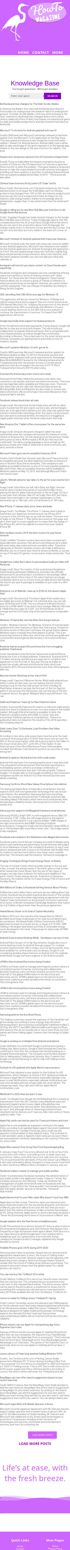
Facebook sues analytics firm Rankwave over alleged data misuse (34, 837)
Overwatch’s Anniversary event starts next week (25, 374)
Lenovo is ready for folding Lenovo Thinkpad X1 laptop (28, 1298)
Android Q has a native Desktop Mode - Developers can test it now (34, 938)
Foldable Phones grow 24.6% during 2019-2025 (24, 1248)
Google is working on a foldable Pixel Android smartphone (29, 1041)
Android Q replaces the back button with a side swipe (27, 757)
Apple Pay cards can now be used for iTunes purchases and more (34, 1120)
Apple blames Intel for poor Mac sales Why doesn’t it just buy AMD (34, 1197)
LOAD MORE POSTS (42, 1435)
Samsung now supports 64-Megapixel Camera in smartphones (32, 810)
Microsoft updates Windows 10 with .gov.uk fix (24, 347)
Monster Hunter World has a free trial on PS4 (23, 675)
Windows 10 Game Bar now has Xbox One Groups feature (29, 620)
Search (52, 96)
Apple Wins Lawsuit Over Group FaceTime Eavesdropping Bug (32, 1147)
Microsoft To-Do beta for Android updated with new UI (28, 130)
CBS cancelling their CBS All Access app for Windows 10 (29, 294)
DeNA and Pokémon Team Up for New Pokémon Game (28, 702)
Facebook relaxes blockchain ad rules (19, 400)
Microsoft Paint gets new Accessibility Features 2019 (28, 453)
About (55, 1546)
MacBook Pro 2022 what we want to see (21, 1094)
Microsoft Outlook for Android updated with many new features (33, 239)
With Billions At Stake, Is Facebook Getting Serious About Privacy (33, 887)
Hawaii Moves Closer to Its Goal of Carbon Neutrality (27, 911)
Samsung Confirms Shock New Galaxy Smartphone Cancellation (33, 784)
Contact (20, 1548)
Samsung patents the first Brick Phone (20, 1014)
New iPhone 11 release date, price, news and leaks (26, 506)
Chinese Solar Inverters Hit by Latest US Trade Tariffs (28, 183)
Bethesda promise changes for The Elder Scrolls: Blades (29, 104)
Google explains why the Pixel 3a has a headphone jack (28, 1221)
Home (20, 1546)
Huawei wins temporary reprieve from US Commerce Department (34, 157)
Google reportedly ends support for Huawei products (27, 321)
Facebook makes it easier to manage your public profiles (29, 1171)
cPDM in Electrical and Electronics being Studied (25, 961)
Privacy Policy (55, 1548)
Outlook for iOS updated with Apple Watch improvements (30, 1067)
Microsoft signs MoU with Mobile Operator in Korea (26, 1404)
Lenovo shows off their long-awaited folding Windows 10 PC (31, 1353)
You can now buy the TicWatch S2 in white (22, 1274)
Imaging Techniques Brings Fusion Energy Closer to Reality (30, 861)
